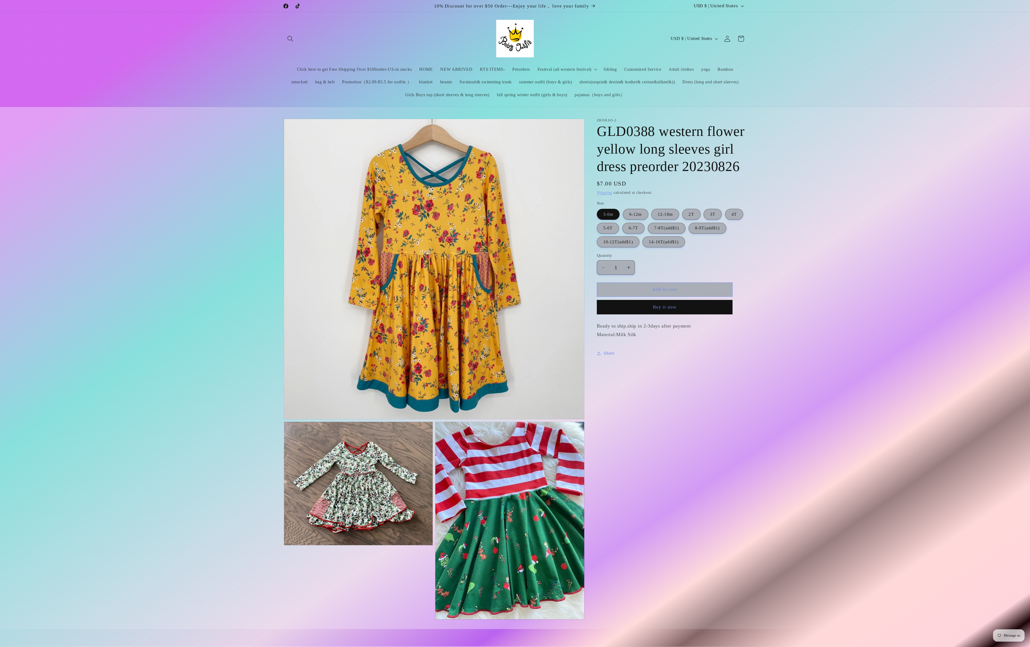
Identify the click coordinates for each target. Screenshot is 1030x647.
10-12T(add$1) (618, 242)
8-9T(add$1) (707, 228)
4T (734, 214)
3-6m (608, 214)
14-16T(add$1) (664, 242)
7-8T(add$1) (666, 228)
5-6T (608, 228)
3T (712, 214)
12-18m (665, 214)
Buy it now (665, 307)
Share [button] (609, 353)
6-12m (635, 214)
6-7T (633, 228)
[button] (290, 39)
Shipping (604, 193)
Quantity (604, 255)
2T (691, 214)
